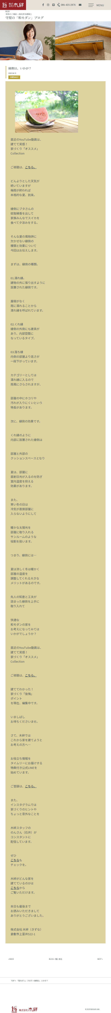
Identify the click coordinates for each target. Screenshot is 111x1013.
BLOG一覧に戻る (55, 959)
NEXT (99, 959)
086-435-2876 (68, 4)
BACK (11, 959)
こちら (15, 860)
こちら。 (31, 167)
